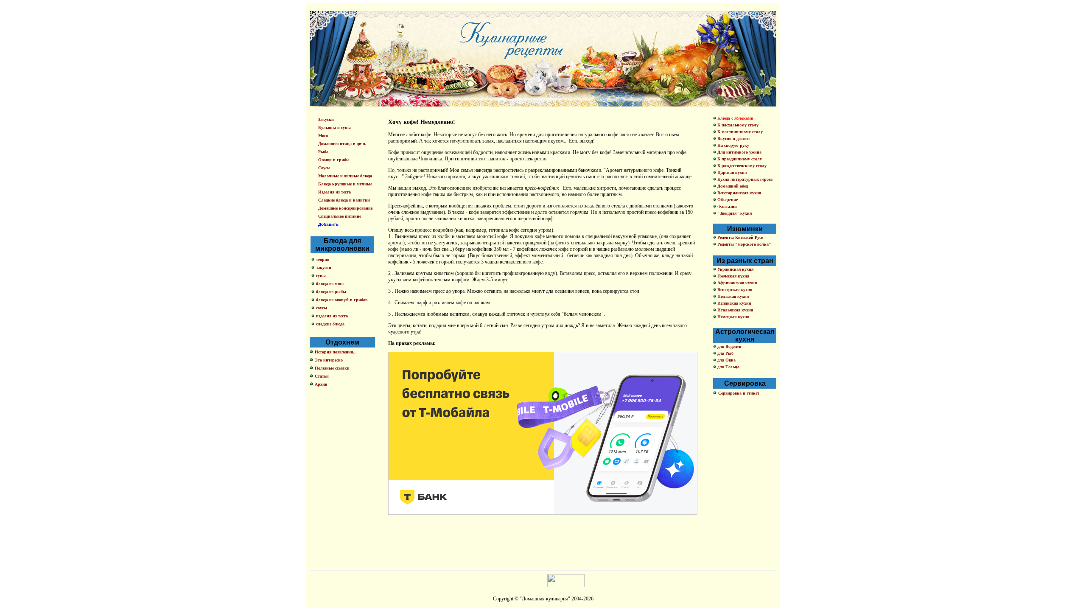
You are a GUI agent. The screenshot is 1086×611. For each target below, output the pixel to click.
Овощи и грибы (334, 159)
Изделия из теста (334, 192)
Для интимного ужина (738, 152)
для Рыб (724, 353)
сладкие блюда (330, 324)
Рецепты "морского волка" (743, 244)
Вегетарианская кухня (738, 193)
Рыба (323, 151)
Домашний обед (732, 186)
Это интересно (329, 360)
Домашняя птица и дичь (342, 143)
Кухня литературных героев (744, 179)
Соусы (324, 167)
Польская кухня (732, 296)
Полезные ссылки (332, 368)
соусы (321, 308)
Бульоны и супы (334, 127)
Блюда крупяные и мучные (345, 184)
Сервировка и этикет (738, 393)
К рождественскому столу (741, 165)
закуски (323, 267)
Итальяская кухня (734, 310)
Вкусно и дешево (733, 138)
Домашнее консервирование (345, 208)
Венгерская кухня (734, 289)
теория (322, 259)
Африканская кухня (736, 282)
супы (321, 275)
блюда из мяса (330, 283)
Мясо (323, 135)
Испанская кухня (733, 303)
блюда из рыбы (331, 291)
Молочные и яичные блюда (345, 176)
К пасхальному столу (737, 125)
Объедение (727, 199)
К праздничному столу (739, 159)
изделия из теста (332, 316)
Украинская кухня (734, 269)
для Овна (726, 360)
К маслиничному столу (739, 131)
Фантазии (726, 206)
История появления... (336, 352)
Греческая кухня (732, 276)
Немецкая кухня (732, 316)
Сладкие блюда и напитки (344, 200)
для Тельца (727, 366)
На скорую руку (732, 145)
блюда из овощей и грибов (341, 299)
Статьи (322, 376)
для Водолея (728, 346)
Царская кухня (731, 172)
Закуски (326, 119)
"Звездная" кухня (734, 213)
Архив (321, 384)
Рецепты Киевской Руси (740, 237)
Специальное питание (339, 216)
